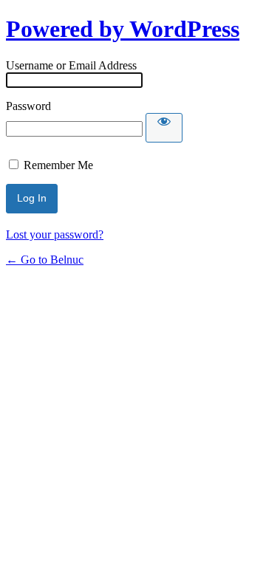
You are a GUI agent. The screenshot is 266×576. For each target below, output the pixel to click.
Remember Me (58, 165)
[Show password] (164, 128)
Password (28, 106)
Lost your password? (54, 234)
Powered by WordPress (122, 29)
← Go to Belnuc (44, 259)
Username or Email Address (71, 65)
